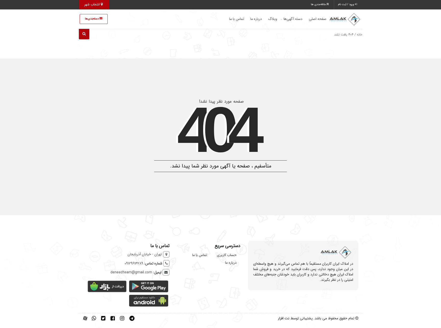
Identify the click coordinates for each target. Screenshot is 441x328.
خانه (359, 34)
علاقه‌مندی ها (319, 4)
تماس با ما (236, 19)
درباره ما (256, 19)
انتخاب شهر (92, 4)
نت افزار (283, 318)
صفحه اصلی (317, 19)
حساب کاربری (227, 255)
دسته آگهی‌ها (293, 19)
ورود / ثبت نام (346, 4)
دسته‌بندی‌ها (92, 19)
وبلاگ (272, 19)
